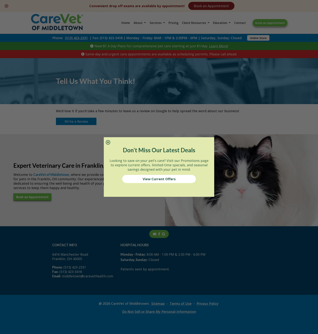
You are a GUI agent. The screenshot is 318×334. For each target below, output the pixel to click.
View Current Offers (159, 179)
